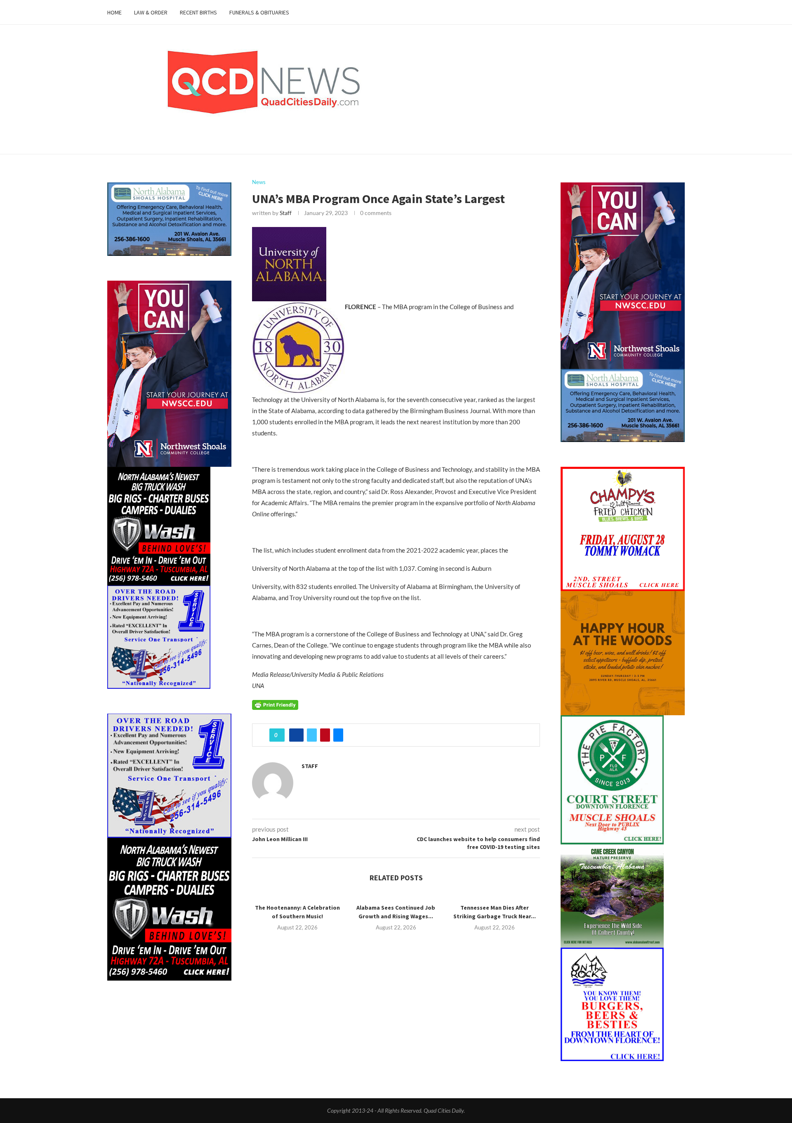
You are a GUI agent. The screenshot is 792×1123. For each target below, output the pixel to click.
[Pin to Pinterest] (325, 735)
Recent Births (198, 12)
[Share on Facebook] (296, 735)
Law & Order (150, 12)
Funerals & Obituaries (259, 12)
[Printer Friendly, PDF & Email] (275, 703)
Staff (286, 212)
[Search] (680, 12)
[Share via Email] (338, 735)
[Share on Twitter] (312, 735)
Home (114, 12)
